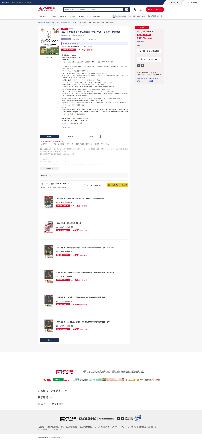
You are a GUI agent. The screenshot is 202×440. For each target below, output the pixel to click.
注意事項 (151, 81)
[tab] (142, 27)
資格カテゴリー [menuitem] (44, 16)
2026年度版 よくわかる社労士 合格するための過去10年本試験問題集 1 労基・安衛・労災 (85, 248)
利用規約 (41, 427)
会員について (140, 41)
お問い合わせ (60, 429)
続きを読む (50, 168)
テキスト (74, 23)
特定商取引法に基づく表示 (55, 427)
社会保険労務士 (65, 23)
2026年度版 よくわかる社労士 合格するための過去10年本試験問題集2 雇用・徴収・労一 (85, 272)
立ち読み (50, 57)
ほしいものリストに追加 (151, 51)
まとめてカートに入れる (119, 185)
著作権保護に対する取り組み (148, 427)
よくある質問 (42, 429)
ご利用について (141, 79)
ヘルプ (51, 429)
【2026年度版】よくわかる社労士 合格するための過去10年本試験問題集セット (82, 198)
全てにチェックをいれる (94, 185)
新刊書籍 (81, 16)
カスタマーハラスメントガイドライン (123, 427)
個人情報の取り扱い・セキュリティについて (94, 427)
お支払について (153, 79)
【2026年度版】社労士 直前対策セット (68, 223)
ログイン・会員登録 (154, 9)
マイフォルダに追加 (150, 59)
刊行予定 (88, 16)
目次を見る (66, 127)
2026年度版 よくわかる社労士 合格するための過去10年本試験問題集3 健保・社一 (83, 297)
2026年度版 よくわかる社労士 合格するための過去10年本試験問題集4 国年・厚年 (83, 322)
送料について (140, 81)
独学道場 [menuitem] (72, 16)
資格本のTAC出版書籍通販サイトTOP (48, 23)
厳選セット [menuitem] (59, 16)
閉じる (50, 340)
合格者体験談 (96, 16)
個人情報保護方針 (72, 427)
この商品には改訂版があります (71, 43)
